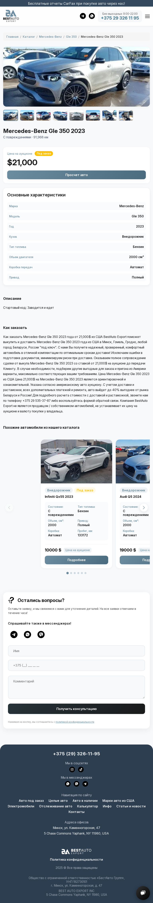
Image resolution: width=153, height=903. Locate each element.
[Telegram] (14, 635)
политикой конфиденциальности (75, 721)
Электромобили (21, 806)
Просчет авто (76, 175)
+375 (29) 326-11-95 (76, 753)
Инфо (107, 806)
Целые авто (58, 801)
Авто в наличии (85, 801)
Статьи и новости (131, 806)
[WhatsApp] (27, 635)
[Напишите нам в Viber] (76, 784)
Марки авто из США (118, 801)
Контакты (76, 812)
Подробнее (77, 560)
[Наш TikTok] (81, 769)
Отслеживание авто (55, 806)
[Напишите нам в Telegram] (85, 784)
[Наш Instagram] (72, 769)
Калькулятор (87, 806)
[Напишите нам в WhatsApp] (68, 784)
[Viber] (41, 635)
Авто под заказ (31, 801)
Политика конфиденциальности (76, 859)
